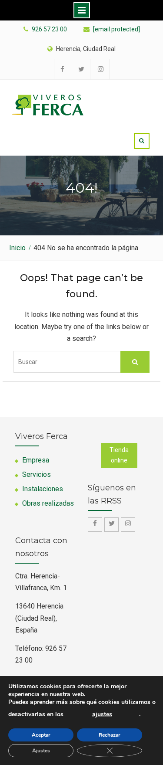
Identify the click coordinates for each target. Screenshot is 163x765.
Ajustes (41, 750)
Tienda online (119, 455)
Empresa (35, 460)
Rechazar (109, 734)
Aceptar (41, 734)
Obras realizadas (48, 503)
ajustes (102, 714)
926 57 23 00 (49, 29)
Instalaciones (42, 489)
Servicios (36, 474)
